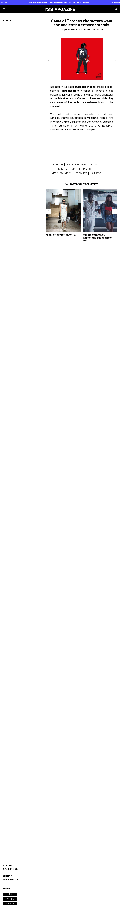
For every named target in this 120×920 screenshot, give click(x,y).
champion (57, 165)
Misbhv (57, 121)
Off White (81, 125)
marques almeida (61, 173)
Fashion (7, 865)
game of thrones (77, 165)
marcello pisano (81, 169)
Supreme (108, 121)
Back (8, 21)
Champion (90, 129)
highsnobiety (59, 169)
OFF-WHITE (81, 173)
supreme (96, 173)
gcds (94, 165)
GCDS (56, 129)
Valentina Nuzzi (10, 879)
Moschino (92, 118)
